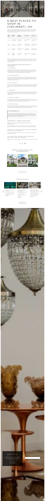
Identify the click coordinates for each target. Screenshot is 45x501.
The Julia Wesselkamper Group (21, 116)
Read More (7, 195)
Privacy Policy (28, 462)
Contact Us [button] (12, 462)
